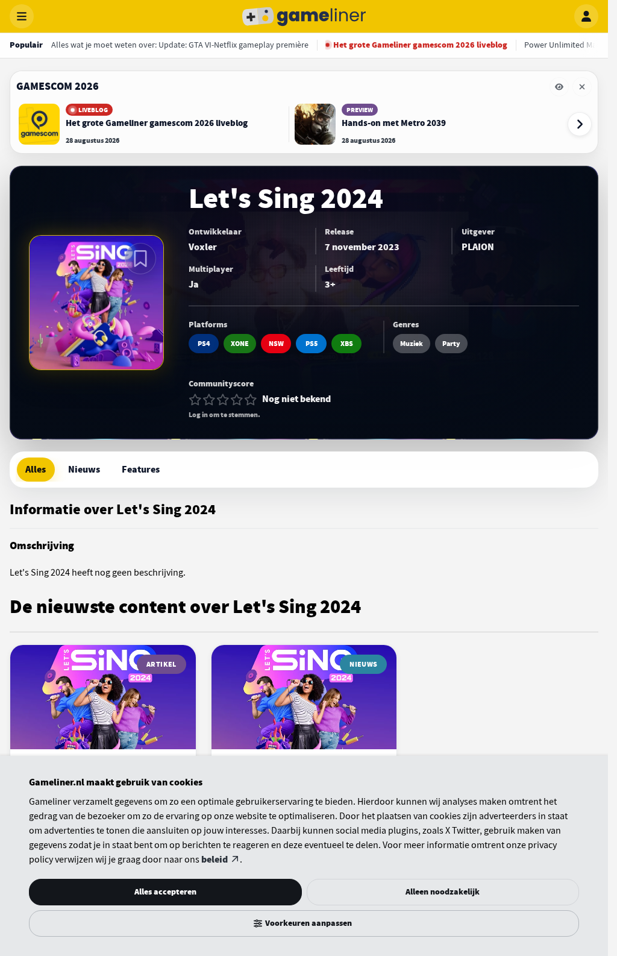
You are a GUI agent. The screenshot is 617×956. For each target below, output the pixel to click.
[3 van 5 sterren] (223, 399)
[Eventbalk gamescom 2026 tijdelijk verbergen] (559, 86)
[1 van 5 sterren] (195, 399)
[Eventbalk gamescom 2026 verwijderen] (582, 86)
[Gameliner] (304, 16)
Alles (35, 469)
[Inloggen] (586, 16)
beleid (214, 859)
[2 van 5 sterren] (209, 399)
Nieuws (84, 469)
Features (141, 469)
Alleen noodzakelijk (443, 892)
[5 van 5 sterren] (250, 399)
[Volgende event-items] (580, 124)
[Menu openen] (22, 16)
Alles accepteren (165, 892)
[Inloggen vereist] (140, 258)
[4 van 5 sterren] (236, 399)
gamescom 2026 (57, 86)
